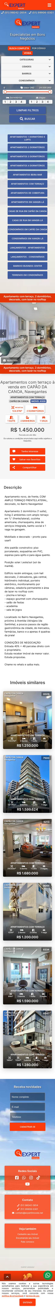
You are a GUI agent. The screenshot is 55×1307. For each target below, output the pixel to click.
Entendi (27, 1302)
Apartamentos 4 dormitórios (27, 165)
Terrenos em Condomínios (27, 275)
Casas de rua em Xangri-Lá (27, 220)
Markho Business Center (27, 265)
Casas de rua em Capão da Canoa (28, 211)
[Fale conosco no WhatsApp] (24, 1178)
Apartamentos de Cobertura (27, 192)
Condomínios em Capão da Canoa (27, 229)
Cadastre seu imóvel (27, 1234)
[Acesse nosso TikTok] (38, 1178)
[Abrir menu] (49, 5)
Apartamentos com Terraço (27, 183)
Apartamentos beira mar (27, 174)
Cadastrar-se (27, 1126)
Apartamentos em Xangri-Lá (27, 202)
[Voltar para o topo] (7, 1277)
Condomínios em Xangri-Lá (27, 238)
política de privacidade (13, 1295)
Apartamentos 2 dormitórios (27, 147)
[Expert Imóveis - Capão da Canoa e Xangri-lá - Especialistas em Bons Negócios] (27, 23)
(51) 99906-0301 (43, 12)
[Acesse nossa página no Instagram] (31, 1178)
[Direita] (52, 333)
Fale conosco (27, 1241)
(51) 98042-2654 (16, 12)
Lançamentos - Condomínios (27, 256)
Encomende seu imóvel (27, 1238)
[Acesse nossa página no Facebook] (17, 1178)
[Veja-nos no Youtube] (27, 1184)
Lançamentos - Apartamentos (27, 247)
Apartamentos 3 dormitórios (27, 156)
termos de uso (32, 1295)
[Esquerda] (3, 333)
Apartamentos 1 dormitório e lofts (27, 138)
